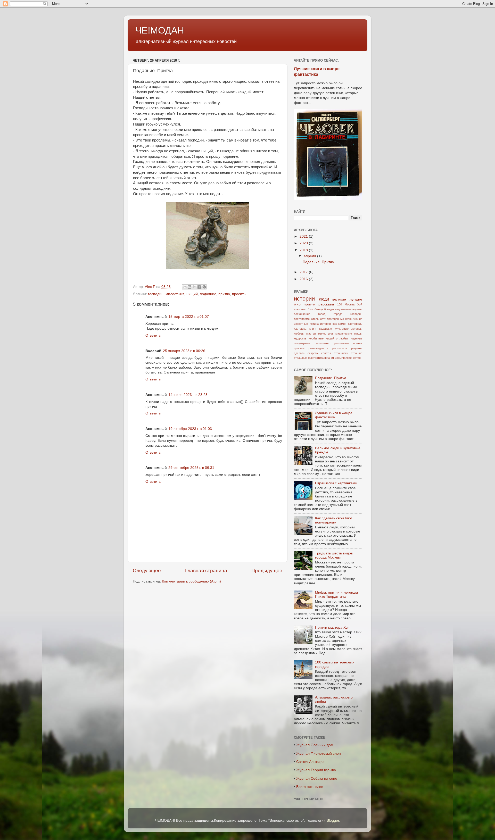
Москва (349, 304)
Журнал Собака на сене (316, 778)
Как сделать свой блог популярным (333, 520)
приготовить (341, 343)
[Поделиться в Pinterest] (204, 286)
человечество (351, 357)
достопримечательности (310, 318)
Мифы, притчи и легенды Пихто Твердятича (336, 594)
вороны (357, 309)
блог (311, 309)
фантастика (316, 357)
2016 (304, 279)
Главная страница (206, 570)
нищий (192, 294)
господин (155, 294)
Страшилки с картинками (336, 483)
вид (337, 309)
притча (224, 294)
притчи (309, 304)
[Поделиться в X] (194, 286)
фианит (329, 357)
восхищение (302, 313)
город (321, 313)
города (338, 313)
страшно (356, 353)
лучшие (356, 299)
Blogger (333, 820)
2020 (304, 243)
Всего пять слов (309, 787)
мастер (311, 333)
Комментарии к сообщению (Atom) (191, 581)
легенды (356, 328)
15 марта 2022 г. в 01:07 (188, 317)
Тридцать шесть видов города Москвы (334, 555)
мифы (358, 333)
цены (338, 357)
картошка (300, 328)
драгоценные (335, 318)
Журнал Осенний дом (314, 745)
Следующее (147, 570)
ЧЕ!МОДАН (159, 30)
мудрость (300, 338)
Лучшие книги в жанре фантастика (333, 415)
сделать (299, 353)
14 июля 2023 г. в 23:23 (188, 395)
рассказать (339, 348)
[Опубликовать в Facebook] (199, 286)
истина (314, 323)
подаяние (208, 294)
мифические (343, 333)
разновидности (318, 348)
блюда (319, 309)
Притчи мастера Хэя (332, 627)
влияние (346, 309)
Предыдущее (266, 570)
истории (304, 298)
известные (301, 323)
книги (312, 328)
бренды (329, 309)
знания (357, 318)
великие (339, 299)
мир (297, 304)
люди (324, 299)
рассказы (326, 304)
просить (238, 294)
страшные (300, 357)
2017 (304, 272)
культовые (342, 328)
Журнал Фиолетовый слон (318, 753)
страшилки (341, 353)
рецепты (356, 348)
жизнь (348, 318)
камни (342, 323)
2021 (304, 236)
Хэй (359, 304)
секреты (313, 353)
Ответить (153, 335)
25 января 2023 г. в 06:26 (184, 351)
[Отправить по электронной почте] (184, 286)
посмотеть (322, 343)
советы (326, 353)
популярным (302, 343)
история (325, 323)
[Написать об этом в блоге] (189, 286)
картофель (355, 323)
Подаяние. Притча (318, 262)
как (335, 323)
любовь (299, 333)
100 (339, 304)
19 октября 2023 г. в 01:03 (190, 429)
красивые (325, 328)
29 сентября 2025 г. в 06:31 (191, 468)
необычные (316, 338)
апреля (310, 256)
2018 (304, 250)
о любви (342, 338)
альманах (300, 309)
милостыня (175, 294)
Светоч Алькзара (310, 762)
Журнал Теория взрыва (316, 770)
